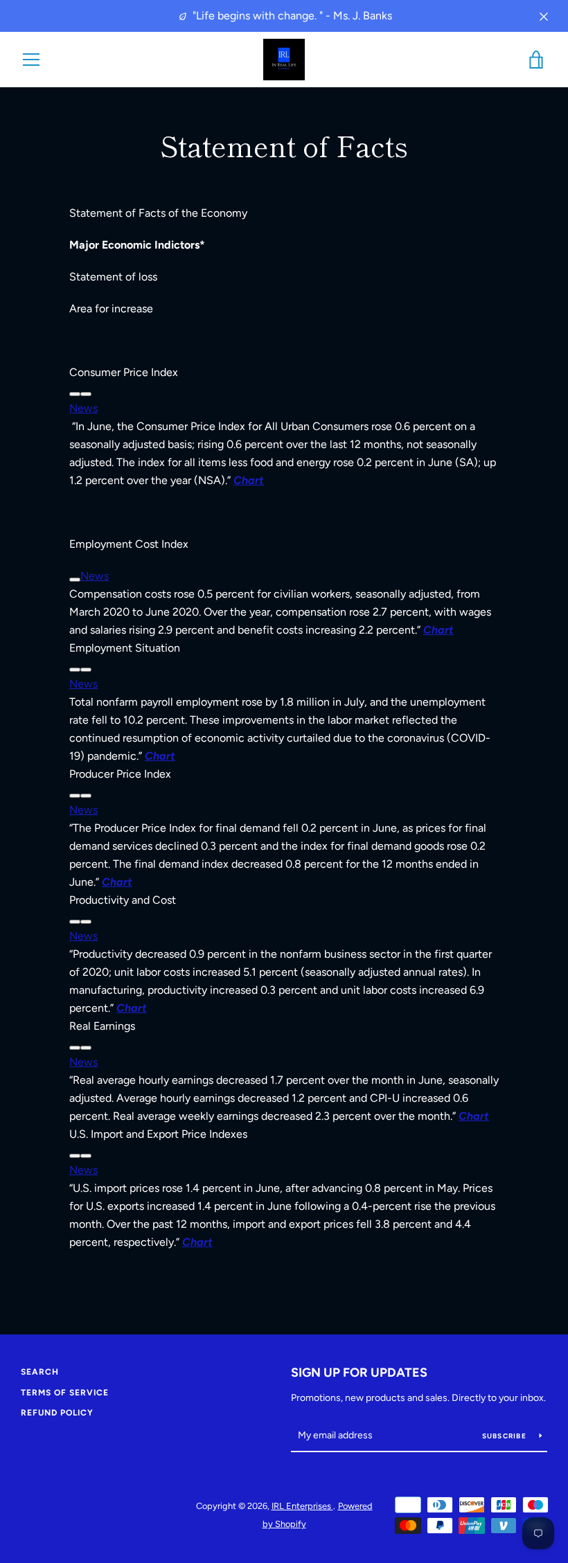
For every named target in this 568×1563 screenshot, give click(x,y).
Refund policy (57, 1413)
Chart (160, 755)
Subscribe (505, 1435)
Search (40, 1372)
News (83, 408)
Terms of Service (65, 1392)
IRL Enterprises (302, 1506)
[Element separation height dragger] (74, 394)
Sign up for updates (359, 1372)
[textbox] (284, 373)
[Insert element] (85, 394)
